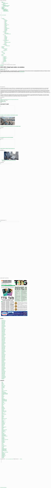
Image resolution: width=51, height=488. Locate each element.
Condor (6, 49)
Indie (2, 403)
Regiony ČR (3, 46)
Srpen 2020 (3, 370)
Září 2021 (3, 361)
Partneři (3, 6)
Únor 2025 (3, 332)
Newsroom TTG (2, 100)
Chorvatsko (6, 20)
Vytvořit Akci (4, 61)
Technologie (3, 442)
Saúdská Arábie (4, 435)
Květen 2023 (3, 347)
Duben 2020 (3, 373)
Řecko (2, 432)
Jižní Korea (6, 37)
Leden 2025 (3, 333)
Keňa (2, 412)
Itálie (5, 22)
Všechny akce (4, 56)
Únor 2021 (3, 366)
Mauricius (3, 417)
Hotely (3, 401)
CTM (2, 389)
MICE (2, 54)
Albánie (5, 19)
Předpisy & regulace (4, 429)
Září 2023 (3, 344)
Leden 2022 (3, 358)
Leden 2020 (3, 375)
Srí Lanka (6, 38)
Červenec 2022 (4, 354)
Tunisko (3, 447)
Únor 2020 (3, 374)
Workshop (4, 57)
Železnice (4, 50)
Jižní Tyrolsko (3, 408)
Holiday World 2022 (4, 399)
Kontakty (3, 8)
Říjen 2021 (3, 360)
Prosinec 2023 (3, 342)
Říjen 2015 (3, 378)
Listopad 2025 (3, 326)
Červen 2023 (3, 346)
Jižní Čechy (3, 407)
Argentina (3, 384)
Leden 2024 (3, 341)
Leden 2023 (3, 350)
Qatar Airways (3, 430)
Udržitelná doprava (5, 9)
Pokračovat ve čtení (3, 101)
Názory (3, 420)
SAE (10, 99)
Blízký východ (4, 31)
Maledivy (3, 416)
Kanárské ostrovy (7, 24)
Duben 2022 (3, 356)
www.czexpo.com (21, 71)
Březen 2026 (3, 323)
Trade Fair (4, 59)
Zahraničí (3, 18)
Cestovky (3, 47)
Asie (3, 34)
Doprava (3, 394)
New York (3, 422)
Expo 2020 (5, 99)
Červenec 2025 (4, 329)
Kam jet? (3, 409)
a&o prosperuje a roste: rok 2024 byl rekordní (6, 137)
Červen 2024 (3, 338)
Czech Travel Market (4, 390)
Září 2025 (3, 327)
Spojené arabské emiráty (8, 33)
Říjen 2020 (3, 369)
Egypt (2, 395)
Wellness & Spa (4, 455)
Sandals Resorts (4, 434)
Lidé (2, 51)
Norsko (6, 26)
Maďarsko (6, 23)
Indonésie (6, 36)
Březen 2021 (3, 365)
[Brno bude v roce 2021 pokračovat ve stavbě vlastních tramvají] (7, 113)
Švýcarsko (6, 30)
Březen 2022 (3, 357)
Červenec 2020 (4, 371)
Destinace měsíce (4, 392)
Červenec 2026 (4, 320)
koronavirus (8, 99)
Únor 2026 (3, 324)
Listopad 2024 (3, 334)
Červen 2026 (3, 321)
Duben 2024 (3, 339)
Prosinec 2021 (3, 359)
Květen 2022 (3, 355)
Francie (3, 397)
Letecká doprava (5, 48)
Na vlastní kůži (8, 45)
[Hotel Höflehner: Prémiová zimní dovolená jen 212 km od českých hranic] (7, 124)
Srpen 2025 (3, 328)
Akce (2, 64)
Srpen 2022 (3, 353)
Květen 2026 (3, 322)
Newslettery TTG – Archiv (6, 5)
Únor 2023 (3, 349)
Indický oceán (5, 44)
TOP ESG (3, 444)
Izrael (5, 32)
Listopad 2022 (3, 351)
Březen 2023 (3, 348)
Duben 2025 (3, 331)
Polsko (2, 428)
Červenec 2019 (4, 376)
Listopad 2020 (3, 368)
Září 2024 (3, 336)
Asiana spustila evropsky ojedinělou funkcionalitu (9, 160)
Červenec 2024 (4, 337)
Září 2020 (3, 369)
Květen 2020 (3, 372)
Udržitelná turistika (4, 449)
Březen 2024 (3, 340)
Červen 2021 (3, 363)
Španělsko (6, 29)
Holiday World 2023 (4, 400)
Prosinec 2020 (3, 367)
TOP (2, 443)
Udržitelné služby (5, 10)
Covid (1, 99)
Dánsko (6, 21)
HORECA (3, 52)
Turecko (3, 447)
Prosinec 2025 (3, 325)
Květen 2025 (3, 330)
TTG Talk (3, 446)
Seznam (3, 436)
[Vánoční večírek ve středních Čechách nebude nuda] (7, 147)
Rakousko (6, 27)
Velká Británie (3, 453)
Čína (5, 35)
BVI (5, 41)
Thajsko (6, 39)
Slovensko (3, 437)
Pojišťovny (3, 427)
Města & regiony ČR (4, 418)
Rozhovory (3, 433)
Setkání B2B (4, 60)
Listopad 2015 (3, 377)
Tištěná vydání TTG (5, 3)
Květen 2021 (3, 364)
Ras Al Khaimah (4, 431)
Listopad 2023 (3, 343)
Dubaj (3, 99)
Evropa (3, 396)
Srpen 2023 (3, 345)
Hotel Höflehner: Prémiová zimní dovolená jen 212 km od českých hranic (10, 126)
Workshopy (3, 456)
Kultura (3, 413)
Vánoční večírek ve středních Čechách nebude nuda (7, 148)
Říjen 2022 (3, 352)
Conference (4, 58)
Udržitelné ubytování (4, 450)
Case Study (3, 386)
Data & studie (3, 391)
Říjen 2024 (3, 335)
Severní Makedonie (7, 28)
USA (5, 43)
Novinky (2, 65)
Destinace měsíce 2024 (5, 393)
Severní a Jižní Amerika (6, 40)
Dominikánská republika (7, 42)
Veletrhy (3, 452)
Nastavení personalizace (3, 487)
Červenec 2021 (4, 362)
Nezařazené (3, 423)
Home (1, 64)
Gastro (4, 53)
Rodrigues (3, 433)
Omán (2, 426)
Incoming (3, 402)
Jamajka (3, 406)
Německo (6, 25)
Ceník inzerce (3, 7)
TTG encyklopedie (4, 445)
